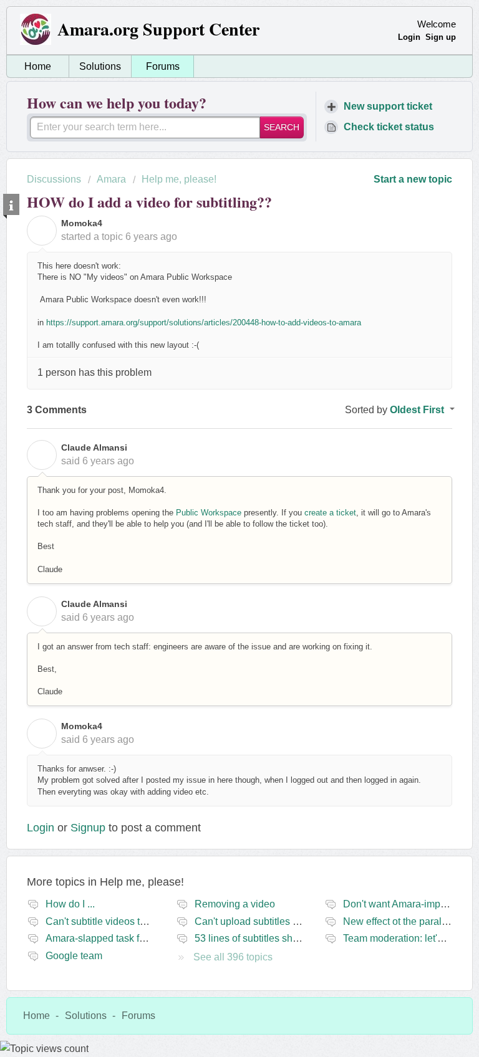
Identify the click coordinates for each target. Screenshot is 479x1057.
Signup (87, 827)
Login (40, 827)
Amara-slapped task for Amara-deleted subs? (145, 938)
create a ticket (330, 512)
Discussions (54, 179)
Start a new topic (413, 179)
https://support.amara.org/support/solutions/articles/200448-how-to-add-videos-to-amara (203, 322)
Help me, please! (179, 179)
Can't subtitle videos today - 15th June (129, 921)
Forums (163, 66)
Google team (74, 955)
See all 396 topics (233, 957)
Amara (111, 179)
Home (37, 66)
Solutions (100, 66)
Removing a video (235, 904)
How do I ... (70, 904)
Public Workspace (208, 512)
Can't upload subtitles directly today (273, 921)
